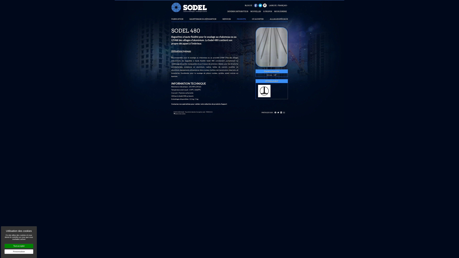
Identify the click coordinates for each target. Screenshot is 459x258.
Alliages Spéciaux (279, 19)
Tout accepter (19, 246)
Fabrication (177, 19)
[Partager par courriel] (284, 112)
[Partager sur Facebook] (275, 112)
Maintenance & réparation (202, 19)
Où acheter (258, 19)
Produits (241, 19)
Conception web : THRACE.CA (204, 112)
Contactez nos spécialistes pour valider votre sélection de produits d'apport (199, 104)
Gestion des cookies (180, 113)
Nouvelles (255, 11)
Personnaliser (19, 252)
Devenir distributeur (237, 11)
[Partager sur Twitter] (278, 112)
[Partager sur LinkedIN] (281, 112)
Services (226, 19)
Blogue (248, 5)
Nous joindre (280, 11)
